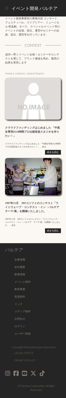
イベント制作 (22, 281)
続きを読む (53, 152)
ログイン (19, 326)
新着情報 (19, 274)
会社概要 (19, 266)
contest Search (35, 73)
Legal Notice (24, 352)
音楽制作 (19, 296)
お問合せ (19, 318)
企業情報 (19, 259)
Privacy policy (24, 360)
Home (9, 73)
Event (7, 16)
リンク (18, 303)
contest (19, 73)
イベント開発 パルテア (35, 8)
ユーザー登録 (22, 333)
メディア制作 (22, 311)
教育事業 (19, 289)
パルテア (14, 249)
